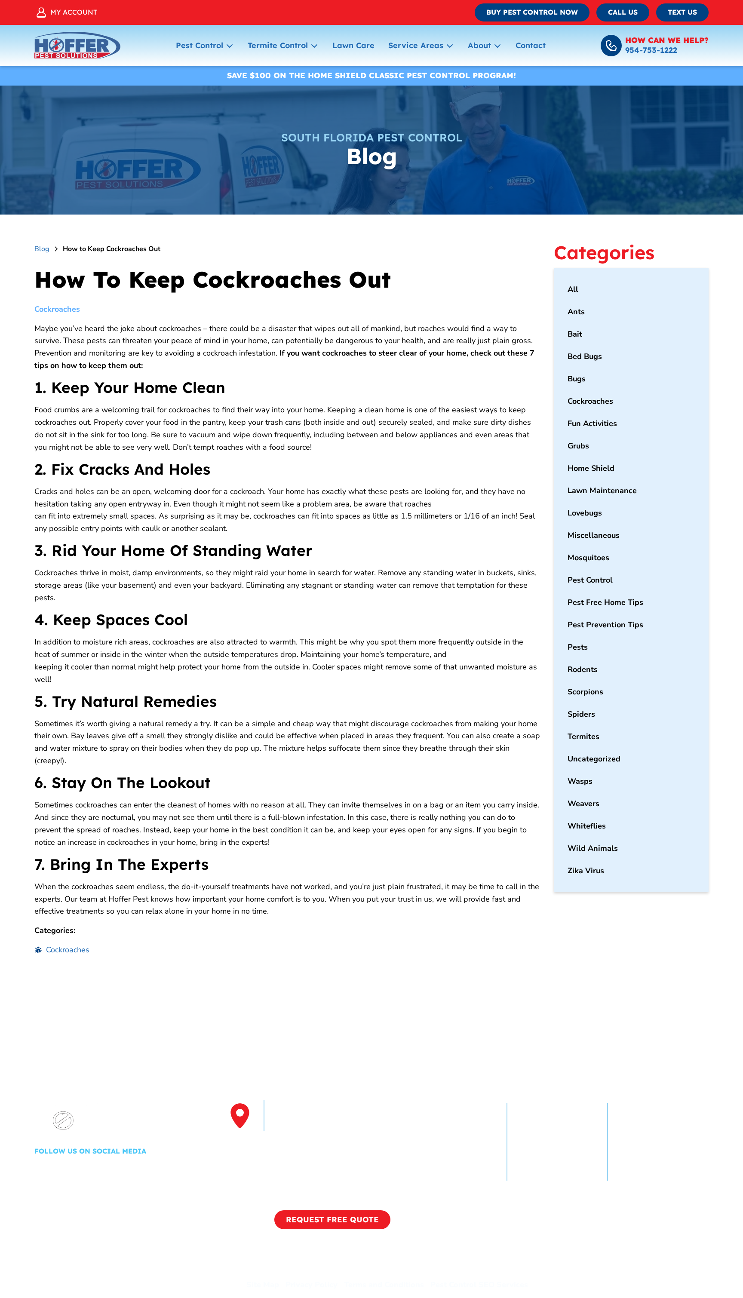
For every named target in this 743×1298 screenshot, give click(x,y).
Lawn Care (353, 45)
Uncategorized (594, 759)
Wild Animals (593, 848)
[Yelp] (67, 1170)
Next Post (505, 994)
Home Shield (591, 468)
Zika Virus (586, 870)
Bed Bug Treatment (653, 1157)
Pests (578, 647)
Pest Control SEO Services (479, 1285)
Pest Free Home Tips (605, 602)
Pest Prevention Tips (605, 625)
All (573, 289)
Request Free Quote (332, 1219)
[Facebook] (41, 1170)
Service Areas (415, 45)
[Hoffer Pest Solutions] (77, 45)
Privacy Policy (312, 1285)
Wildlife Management (557, 1173)
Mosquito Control (649, 1142)
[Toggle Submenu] (229, 45)
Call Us (623, 12)
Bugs (577, 379)
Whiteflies (587, 826)
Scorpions (585, 692)
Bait (575, 334)
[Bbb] (116, 1170)
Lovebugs (585, 513)
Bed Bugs (585, 356)
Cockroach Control (550, 1126)
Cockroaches (57, 309)
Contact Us (637, 1173)
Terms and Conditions (384, 1285)
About (479, 45)
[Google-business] (93, 1170)
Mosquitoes (588, 557)
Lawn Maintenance (602, 490)
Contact (531, 45)
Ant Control (538, 1142)
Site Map (262, 1285)
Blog (41, 249)
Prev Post (69, 994)
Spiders (581, 714)
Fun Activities (592, 423)
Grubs (578, 446)
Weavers (583, 803)
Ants (576, 312)
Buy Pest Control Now (532, 12)
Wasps (580, 781)
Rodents (583, 669)
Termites (583, 736)
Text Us (682, 12)
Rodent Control (544, 1157)
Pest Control (199, 45)
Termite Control (278, 45)
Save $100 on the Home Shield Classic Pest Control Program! (371, 75)
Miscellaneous (594, 535)
